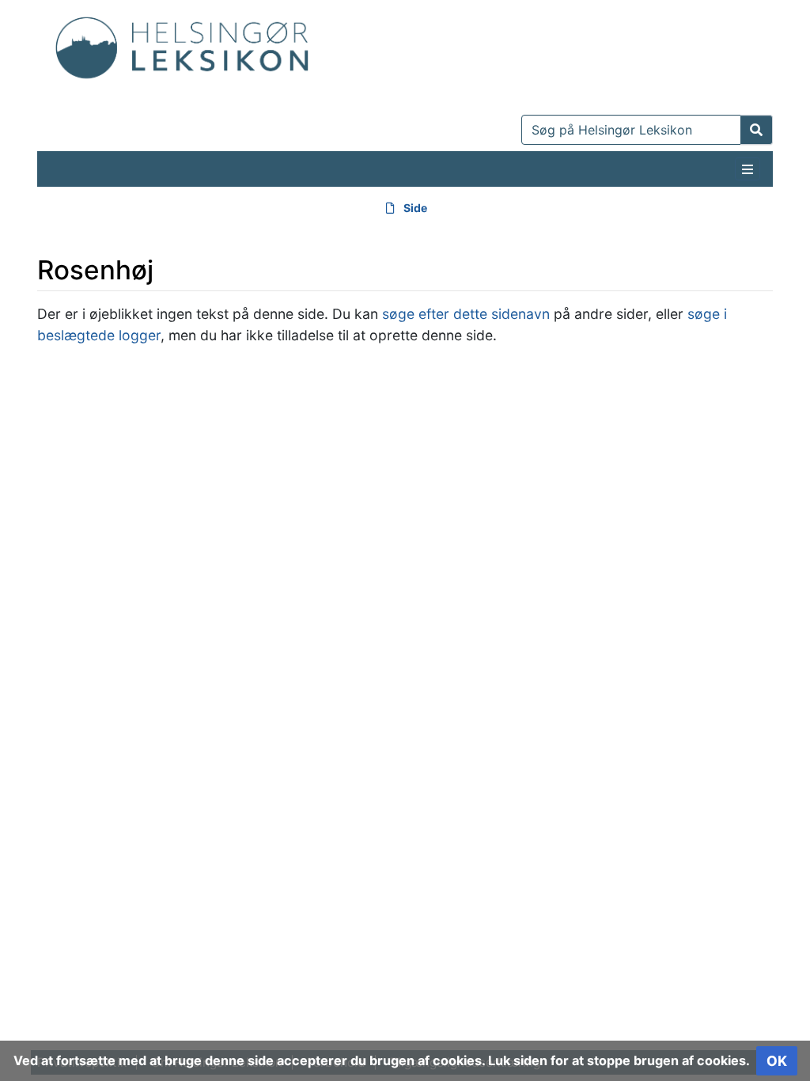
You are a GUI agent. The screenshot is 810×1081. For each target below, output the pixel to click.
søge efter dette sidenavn (466, 313)
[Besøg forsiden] (182, 44)
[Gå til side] (756, 130)
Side (415, 207)
